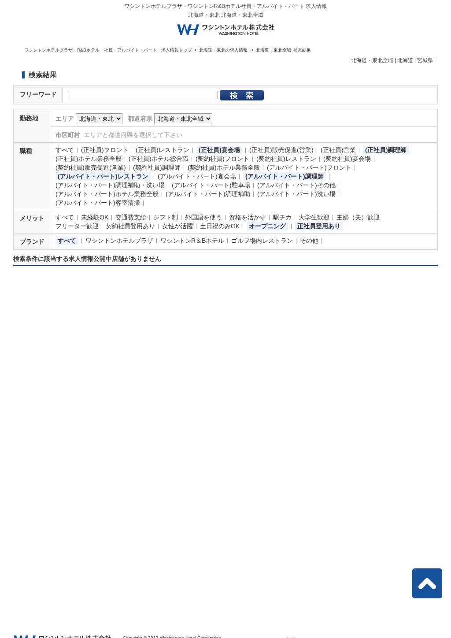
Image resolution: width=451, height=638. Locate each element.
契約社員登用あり (130, 226)
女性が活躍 (177, 226)
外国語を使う (203, 217)
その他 (309, 240)
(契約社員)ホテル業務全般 (224, 167)
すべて (64, 149)
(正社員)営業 (338, 149)
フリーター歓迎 (77, 226)
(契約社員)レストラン (286, 158)
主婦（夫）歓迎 (358, 217)
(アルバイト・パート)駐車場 (211, 185)
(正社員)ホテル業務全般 (88, 158)
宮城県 (425, 60)
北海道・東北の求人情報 (224, 50)
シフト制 (165, 217)
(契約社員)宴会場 (347, 158)
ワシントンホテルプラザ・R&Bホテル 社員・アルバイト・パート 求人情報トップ (108, 50)
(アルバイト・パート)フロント (309, 167)
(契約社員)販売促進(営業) (90, 167)
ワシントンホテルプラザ (119, 240)
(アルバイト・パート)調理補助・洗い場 (110, 185)
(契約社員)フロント (222, 158)
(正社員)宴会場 (219, 149)
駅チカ (282, 217)
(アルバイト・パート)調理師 (284, 176)
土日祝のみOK (220, 226)
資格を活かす (247, 217)
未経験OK (94, 217)
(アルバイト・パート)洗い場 (296, 193)
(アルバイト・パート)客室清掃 (97, 202)
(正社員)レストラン (162, 149)
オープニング (267, 226)
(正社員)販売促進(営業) (281, 149)
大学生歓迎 (314, 217)
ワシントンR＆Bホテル (192, 240)
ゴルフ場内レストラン (262, 240)
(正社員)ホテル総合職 (159, 158)
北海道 (405, 60)
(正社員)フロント (105, 149)
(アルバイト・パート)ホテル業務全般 (107, 193)
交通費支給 (130, 217)
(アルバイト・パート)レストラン (103, 176)
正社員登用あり (318, 226)
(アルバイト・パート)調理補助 (208, 193)
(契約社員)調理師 (157, 167)
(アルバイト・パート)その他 (296, 185)
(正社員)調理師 (386, 149)
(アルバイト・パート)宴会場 (197, 176)
